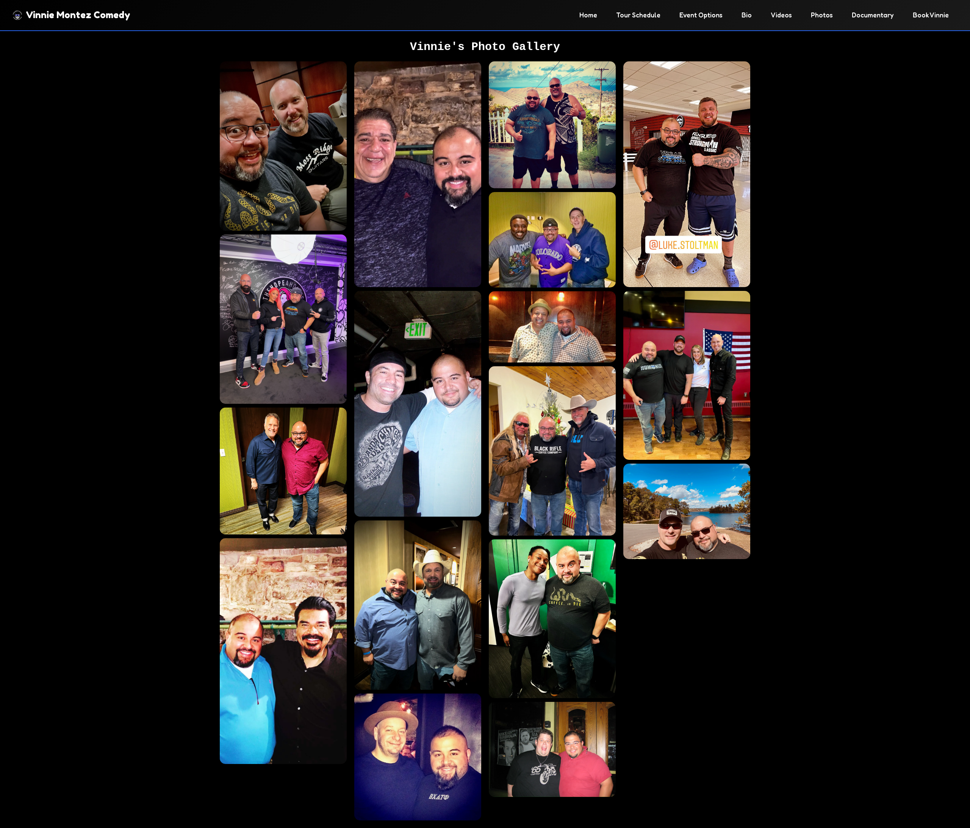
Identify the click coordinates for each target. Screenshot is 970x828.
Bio (747, 15)
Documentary (873, 15)
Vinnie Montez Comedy (78, 14)
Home (588, 15)
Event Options (701, 15)
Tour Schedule (638, 15)
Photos (822, 15)
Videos (781, 15)
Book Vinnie (931, 15)
